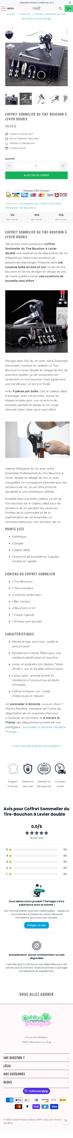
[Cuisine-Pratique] (36, 8)
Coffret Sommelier (50, 203)
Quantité (10, 158)
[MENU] (2, 8)
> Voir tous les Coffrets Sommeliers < (37, 746)
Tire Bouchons (27, 207)
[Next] (65, 55)
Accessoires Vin (29, 203)
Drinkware (11, 207)
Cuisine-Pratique (20, 1119)
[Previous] (8, 55)
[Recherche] (60, 8)
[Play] (36, 55)
